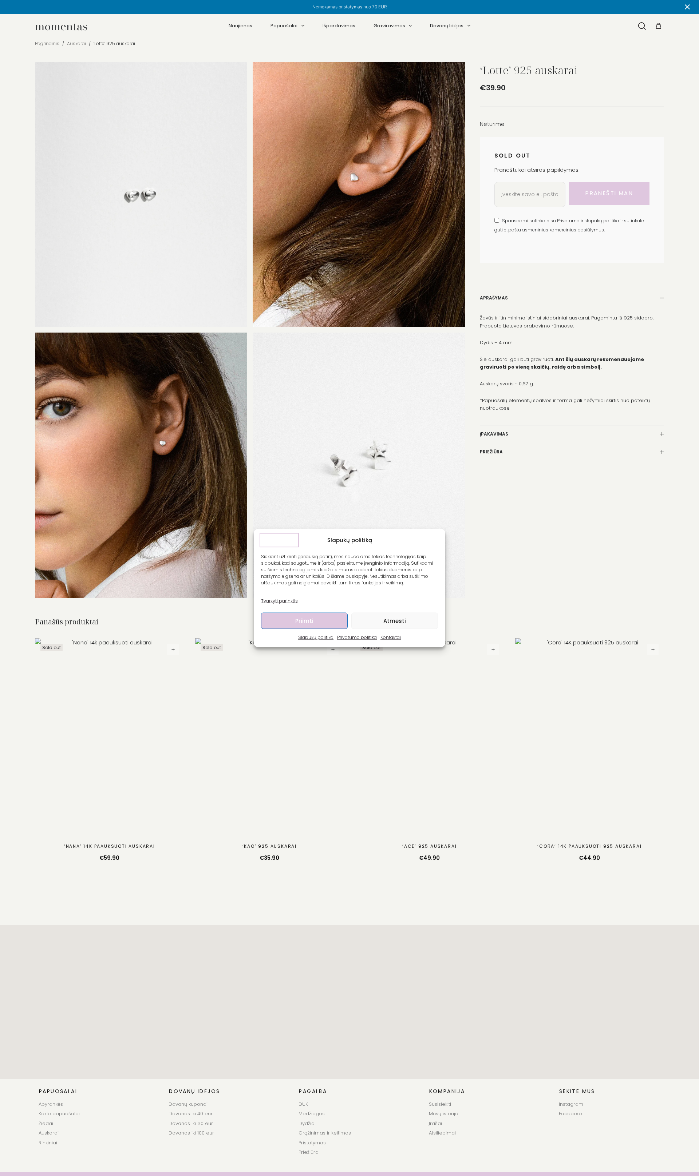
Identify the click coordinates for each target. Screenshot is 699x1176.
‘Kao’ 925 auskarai (269, 846)
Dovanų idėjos (446, 25)
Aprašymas (494, 298)
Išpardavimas (339, 25)
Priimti (304, 620)
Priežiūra (491, 452)
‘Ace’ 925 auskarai (429, 846)
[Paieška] (642, 26)
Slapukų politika (315, 637)
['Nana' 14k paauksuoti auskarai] (109, 737)
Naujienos (240, 25)
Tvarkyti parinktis (279, 601)
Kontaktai (390, 637)
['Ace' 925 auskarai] (429, 737)
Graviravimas (389, 25)
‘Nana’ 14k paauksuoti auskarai (109, 846)
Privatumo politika (357, 637)
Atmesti (394, 620)
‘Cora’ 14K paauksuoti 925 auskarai (589, 846)
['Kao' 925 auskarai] (269, 737)
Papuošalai (283, 25)
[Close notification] (687, 7)
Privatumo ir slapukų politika (588, 221)
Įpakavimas (494, 434)
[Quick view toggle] (173, 649)
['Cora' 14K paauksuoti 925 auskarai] (589, 737)
